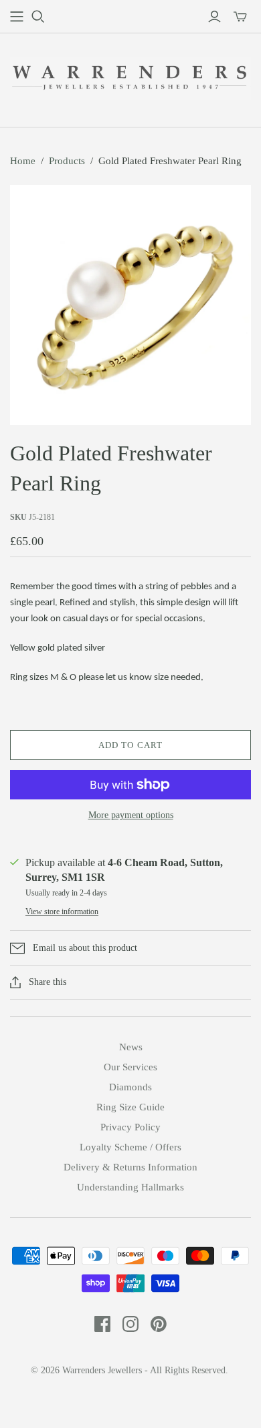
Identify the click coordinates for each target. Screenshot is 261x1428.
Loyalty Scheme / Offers (130, 1147)
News (131, 1047)
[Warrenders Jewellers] (130, 77)
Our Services (130, 1067)
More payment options (130, 815)
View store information (61, 911)
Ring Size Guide (130, 1107)
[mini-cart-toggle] (240, 16)
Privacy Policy (130, 1127)
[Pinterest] (159, 1324)
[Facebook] (102, 1324)
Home (22, 160)
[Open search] (38, 16)
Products (67, 160)
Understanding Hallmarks (130, 1187)
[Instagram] (130, 1324)
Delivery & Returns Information (130, 1167)
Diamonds (130, 1087)
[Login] (214, 16)
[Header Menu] (16, 16)
